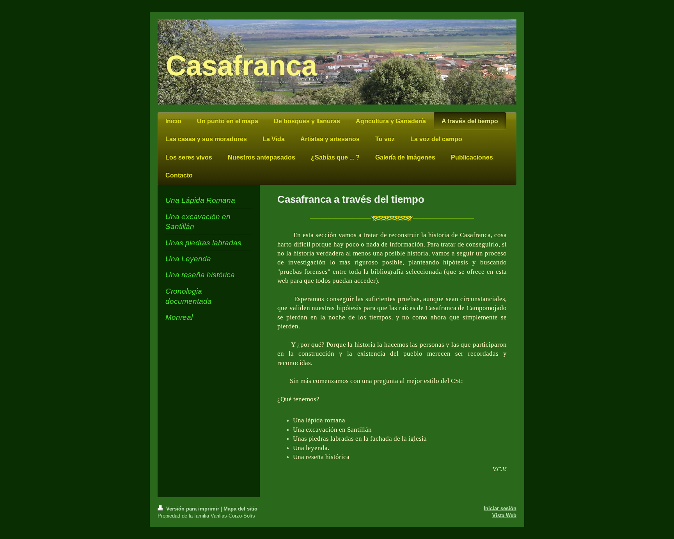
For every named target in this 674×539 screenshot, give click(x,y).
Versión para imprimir (193, 509)
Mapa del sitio (240, 509)
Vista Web (504, 515)
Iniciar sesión (500, 508)
